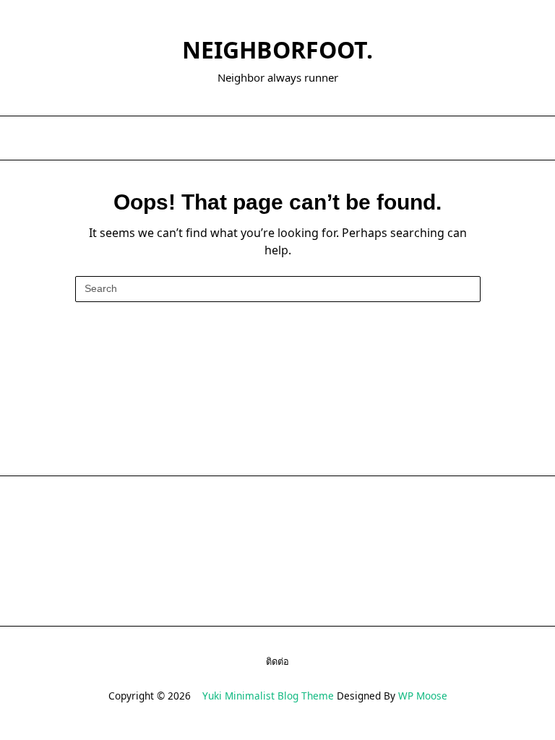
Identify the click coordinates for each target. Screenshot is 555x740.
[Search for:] (278, 289)
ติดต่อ (277, 661)
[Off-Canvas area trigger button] (23, 138)
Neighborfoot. (277, 49)
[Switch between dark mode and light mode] (515, 138)
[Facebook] (260, 138)
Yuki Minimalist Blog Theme (268, 695)
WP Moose (422, 695)
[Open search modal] (534, 138)
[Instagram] (296, 138)
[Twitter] (278, 138)
